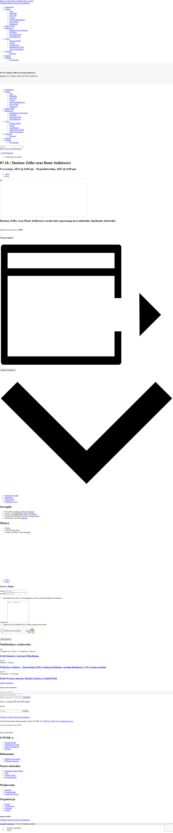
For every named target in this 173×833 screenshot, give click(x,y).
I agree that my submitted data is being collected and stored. (25, 625)
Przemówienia (34, 516)
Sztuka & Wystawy (12, 794)
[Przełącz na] (8, 58)
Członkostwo (10, 806)
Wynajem (8, 808)
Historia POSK (10, 743)
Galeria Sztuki (10, 775)
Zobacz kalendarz (6, 683)
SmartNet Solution (7, 824)
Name (2, 591)
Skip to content (5, 1)
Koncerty (8, 790)
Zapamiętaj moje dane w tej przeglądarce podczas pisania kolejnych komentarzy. (33, 598)
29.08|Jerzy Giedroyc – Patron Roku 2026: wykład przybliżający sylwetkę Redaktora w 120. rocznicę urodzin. (53, 667)
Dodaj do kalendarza (8, 370)
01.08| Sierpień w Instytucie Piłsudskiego (19, 656)
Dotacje (7, 810)
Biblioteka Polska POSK (14, 771)
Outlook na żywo (11, 502)
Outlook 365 (9, 500)
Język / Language (6, 702)
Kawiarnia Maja (11, 777)
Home (2, 76)
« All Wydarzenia (6, 153)
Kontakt (8, 749)
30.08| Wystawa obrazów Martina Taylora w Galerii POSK (28, 678)
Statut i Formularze (12, 747)
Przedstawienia (10, 792)
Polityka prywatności (12, 759)
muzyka (24, 518)
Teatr (6, 773)
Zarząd (7, 804)
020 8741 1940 (48, 721)
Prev (7, 174)
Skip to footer (28, 1)
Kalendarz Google (11, 496)
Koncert (25, 516)
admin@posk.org (66, 721)
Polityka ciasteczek (12, 761)
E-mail (2, 594)
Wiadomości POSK (12, 745)
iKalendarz (9, 498)
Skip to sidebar (17, 1)
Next (7, 176)
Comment (3, 622)
